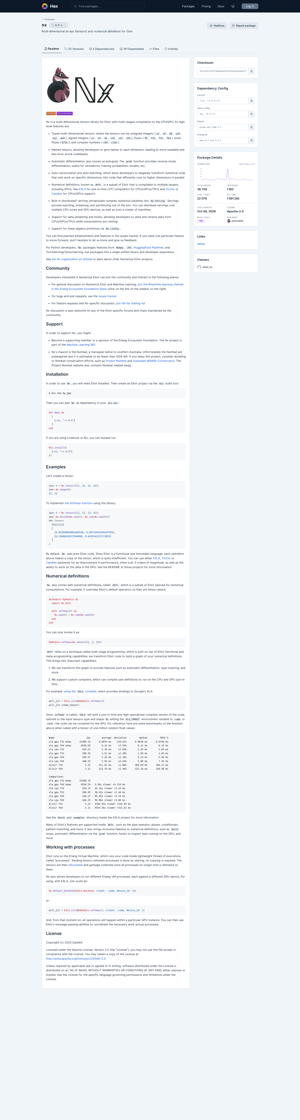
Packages (188, 6)
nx (44, 24)
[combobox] (108, 6)
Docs (221, 6)
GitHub (201, 243)
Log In (250, 6)
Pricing (206, 6)
